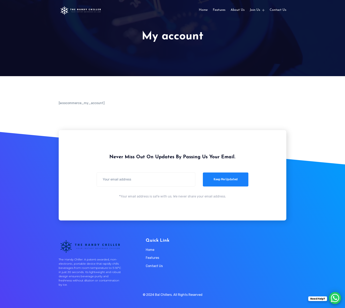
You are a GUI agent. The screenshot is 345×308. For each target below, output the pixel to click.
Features (219, 10)
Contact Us (278, 10)
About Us (238, 10)
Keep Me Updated (226, 179)
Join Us (255, 10)
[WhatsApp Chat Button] (335, 298)
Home (203, 10)
